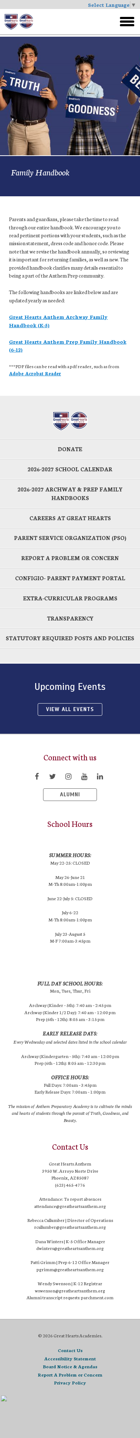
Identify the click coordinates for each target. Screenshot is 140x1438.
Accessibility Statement (70, 1358)
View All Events (70, 709)
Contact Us (70, 1350)
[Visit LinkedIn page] (100, 776)
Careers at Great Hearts (70, 518)
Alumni (70, 794)
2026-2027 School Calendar (70, 469)
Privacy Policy (70, 1382)
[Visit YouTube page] (84, 776)
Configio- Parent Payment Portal (70, 578)
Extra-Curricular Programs (70, 598)
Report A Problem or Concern (70, 1374)
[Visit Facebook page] (36, 776)
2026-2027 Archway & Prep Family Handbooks (70, 493)
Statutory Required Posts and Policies (70, 638)
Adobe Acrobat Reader (35, 373)
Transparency (70, 618)
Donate (70, 449)
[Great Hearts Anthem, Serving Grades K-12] (50, 22)
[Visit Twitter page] (52, 776)
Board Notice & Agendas (70, 1366)
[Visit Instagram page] (68, 776)
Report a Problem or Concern (70, 558)
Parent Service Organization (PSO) (70, 537)
